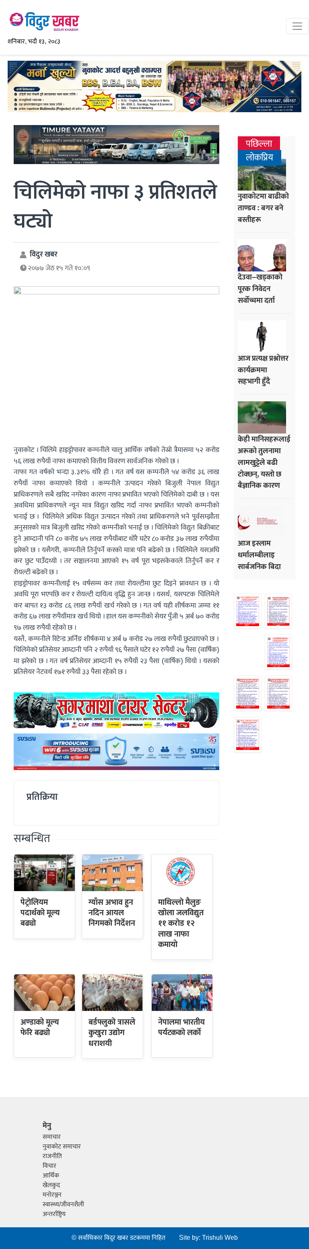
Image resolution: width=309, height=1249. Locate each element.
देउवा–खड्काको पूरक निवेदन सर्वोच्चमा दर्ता (260, 289)
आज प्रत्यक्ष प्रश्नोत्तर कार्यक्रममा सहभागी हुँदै (263, 370)
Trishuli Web (220, 1238)
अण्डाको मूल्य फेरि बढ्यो (40, 1027)
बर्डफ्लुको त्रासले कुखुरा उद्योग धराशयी (112, 1032)
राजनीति (52, 1156)
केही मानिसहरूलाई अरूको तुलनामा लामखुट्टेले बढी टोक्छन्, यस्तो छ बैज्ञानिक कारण (264, 462)
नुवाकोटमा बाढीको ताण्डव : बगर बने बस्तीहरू (263, 208)
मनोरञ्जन (52, 1194)
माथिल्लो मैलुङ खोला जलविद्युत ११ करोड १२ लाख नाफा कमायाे (181, 923)
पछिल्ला (259, 144)
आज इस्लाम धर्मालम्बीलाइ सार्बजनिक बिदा (259, 555)
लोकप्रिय (259, 158)
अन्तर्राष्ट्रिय (54, 1214)
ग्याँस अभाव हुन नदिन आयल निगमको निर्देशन (112, 913)
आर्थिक (51, 1175)
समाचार (52, 1137)
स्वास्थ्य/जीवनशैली (63, 1204)
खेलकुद (51, 1185)
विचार (49, 1166)
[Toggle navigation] (297, 26)
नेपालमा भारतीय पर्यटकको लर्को (181, 1027)
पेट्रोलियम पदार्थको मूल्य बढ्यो (40, 913)
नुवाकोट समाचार (62, 1146)
